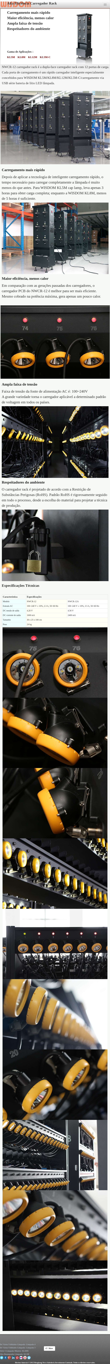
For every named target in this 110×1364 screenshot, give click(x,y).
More (50, 1348)
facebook (5, 1357)
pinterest (17, 1357)
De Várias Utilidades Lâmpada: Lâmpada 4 (17, 1344)
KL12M (32, 57)
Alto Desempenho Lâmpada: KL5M (14, 1354)
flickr (21, 1357)
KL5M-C (45, 57)
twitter (1, 1357)
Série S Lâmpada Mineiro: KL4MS (14, 1351)
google (9, 1357)
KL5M (11, 57)
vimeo (29, 1357)
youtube (25, 1357)
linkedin (13, 1357)
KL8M (21, 57)
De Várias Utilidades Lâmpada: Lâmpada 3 (17, 1348)
